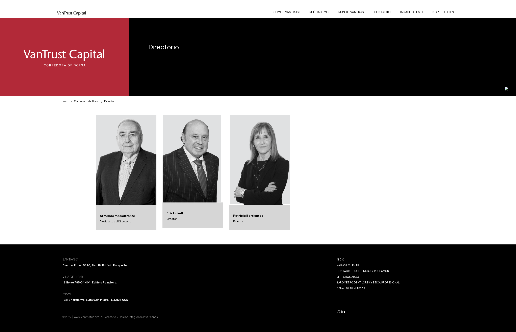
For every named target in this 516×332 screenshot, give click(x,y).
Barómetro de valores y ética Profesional (368, 282)
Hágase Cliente (347, 265)
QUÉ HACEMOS (319, 12)
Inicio (65, 101)
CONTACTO (382, 12)
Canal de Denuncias (350, 288)
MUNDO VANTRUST (352, 12)
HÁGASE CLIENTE (411, 12)
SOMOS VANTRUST (287, 12)
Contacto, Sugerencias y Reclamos (362, 271)
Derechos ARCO (347, 276)
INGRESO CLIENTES (446, 12)
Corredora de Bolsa (87, 101)
